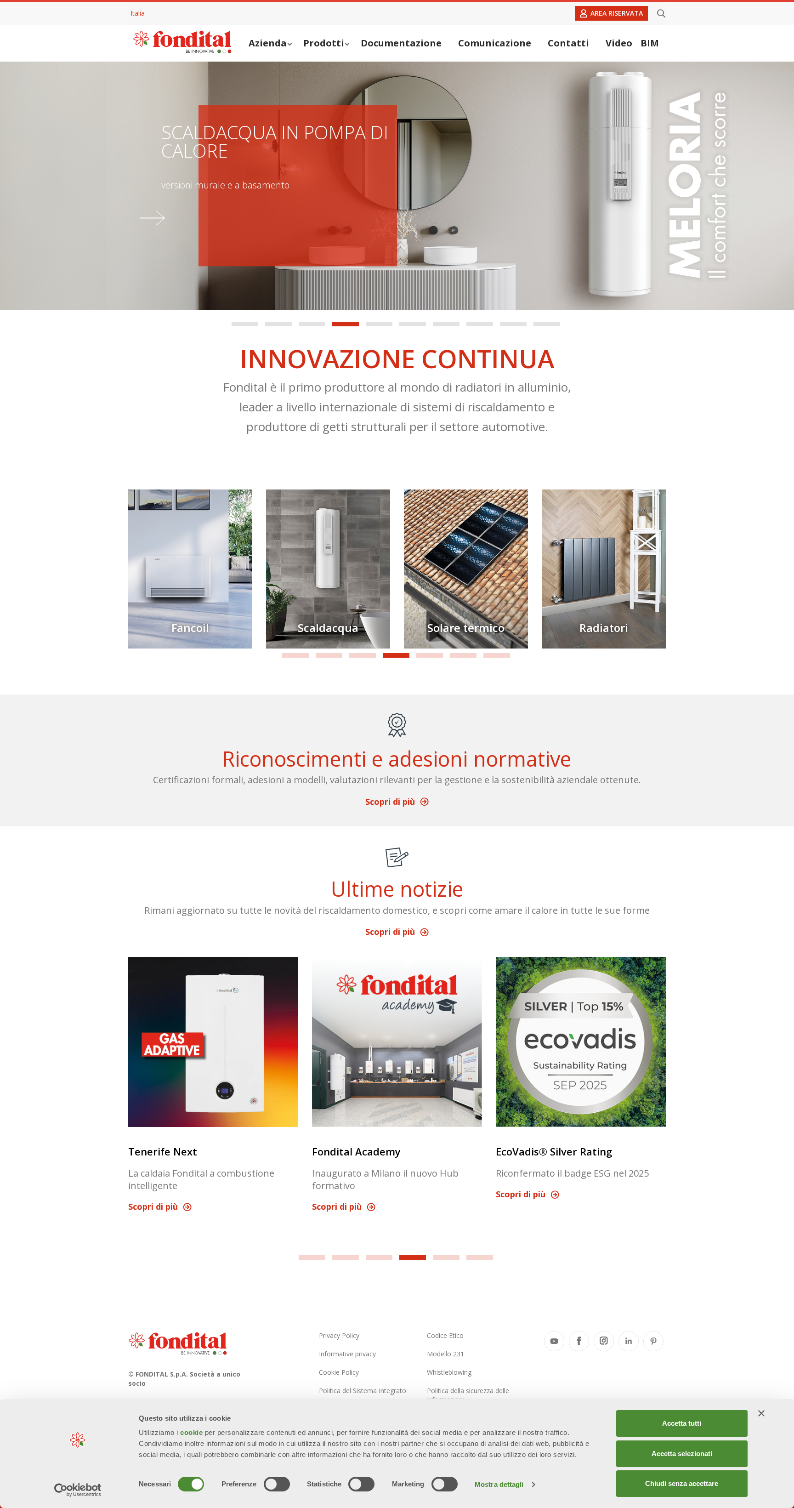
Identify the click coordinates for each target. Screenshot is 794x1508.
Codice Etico (445, 1335)
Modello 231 (445, 1353)
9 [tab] (513, 324)
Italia (137, 13)
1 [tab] (245, 324)
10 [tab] (546, 324)
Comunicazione (494, 43)
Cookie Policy (339, 1372)
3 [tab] (312, 324)
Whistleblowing (449, 1372)
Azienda (268, 43)
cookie (192, 1432)
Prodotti (323, 43)
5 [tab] (379, 324)
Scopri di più (390, 801)
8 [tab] (479, 324)
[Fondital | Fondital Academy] (397, 1042)
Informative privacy (347, 1353)
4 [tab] (345, 324)
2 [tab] (278, 324)
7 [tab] (446, 324)
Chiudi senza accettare (681, 1483)
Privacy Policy (339, 1335)
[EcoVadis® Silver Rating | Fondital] (581, 1042)
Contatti (568, 43)
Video (619, 43)
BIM (650, 43)
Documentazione (401, 43)
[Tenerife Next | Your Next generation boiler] (213, 1042)
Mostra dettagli (499, 1484)
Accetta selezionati (682, 1453)
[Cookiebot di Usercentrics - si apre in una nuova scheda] (78, 1490)
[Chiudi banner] (761, 1413)
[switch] (277, 1484)
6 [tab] (412, 324)
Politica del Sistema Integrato (362, 1390)
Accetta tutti (681, 1423)
